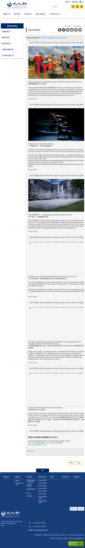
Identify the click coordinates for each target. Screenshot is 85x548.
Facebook (59, 30)
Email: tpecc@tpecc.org (37, 445)
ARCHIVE (40, 14)
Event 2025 (42, 483)
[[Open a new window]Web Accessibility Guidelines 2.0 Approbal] (76, 543)
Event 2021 (42, 494)
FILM (29, 493)
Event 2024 (42, 486)
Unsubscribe (31, 451)
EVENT (28, 14)
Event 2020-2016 (43, 497)
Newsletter (77, 26)
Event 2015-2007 (43, 501)
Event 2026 (42, 480)
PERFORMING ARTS (31, 481)
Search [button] (73, 6)
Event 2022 (42, 491)
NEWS (17, 14)
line (68, 30)
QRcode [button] (80, 30)
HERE (45, 417)
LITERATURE (31, 489)
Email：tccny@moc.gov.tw (38, 530)
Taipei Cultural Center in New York (17, 5)
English (81, 509)
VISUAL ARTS (29, 485)
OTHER (29, 496)
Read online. (33, 99)
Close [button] (42, 470)
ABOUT (6, 14)
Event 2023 (42, 488)
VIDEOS (76, 477)
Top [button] (78, 463)
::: (63, 2)
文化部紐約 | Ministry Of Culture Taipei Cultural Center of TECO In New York (13, 514)
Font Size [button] (81, 6)
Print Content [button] (76, 30)
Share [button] (77, 6)
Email (72, 30)
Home (67, 2)
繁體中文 (73, 509)
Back (71, 463)
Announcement (20, 484)
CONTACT (54, 14)
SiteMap (75, 2)
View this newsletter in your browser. (53, 38)
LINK (52, 477)
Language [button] (81, 2)
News (17, 480)
